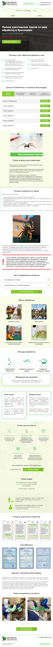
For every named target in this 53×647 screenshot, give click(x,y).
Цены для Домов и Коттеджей (20, 93)
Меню (13, 15)
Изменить (34, 10)
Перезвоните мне (26, 629)
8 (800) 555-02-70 (45, 4)
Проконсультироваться (26, 291)
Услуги (40, 15)
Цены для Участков (32, 93)
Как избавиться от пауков (12, 280)
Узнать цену (45, 101)
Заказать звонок (29, 3)
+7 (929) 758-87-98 (45, 2)
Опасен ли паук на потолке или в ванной (17, 285)
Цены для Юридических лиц (45, 93)
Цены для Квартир (8, 93)
